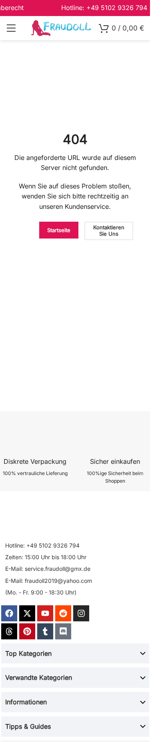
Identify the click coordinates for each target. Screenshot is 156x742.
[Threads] (9, 631)
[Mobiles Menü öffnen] (11, 28)
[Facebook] (9, 613)
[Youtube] (45, 613)
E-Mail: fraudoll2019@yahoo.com (48, 580)
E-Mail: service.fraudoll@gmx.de (47, 568)
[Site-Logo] (61, 27)
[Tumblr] (45, 631)
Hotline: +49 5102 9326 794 (42, 545)
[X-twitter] (27, 613)
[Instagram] (81, 613)
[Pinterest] (27, 631)
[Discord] (63, 631)
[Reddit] (63, 613)
